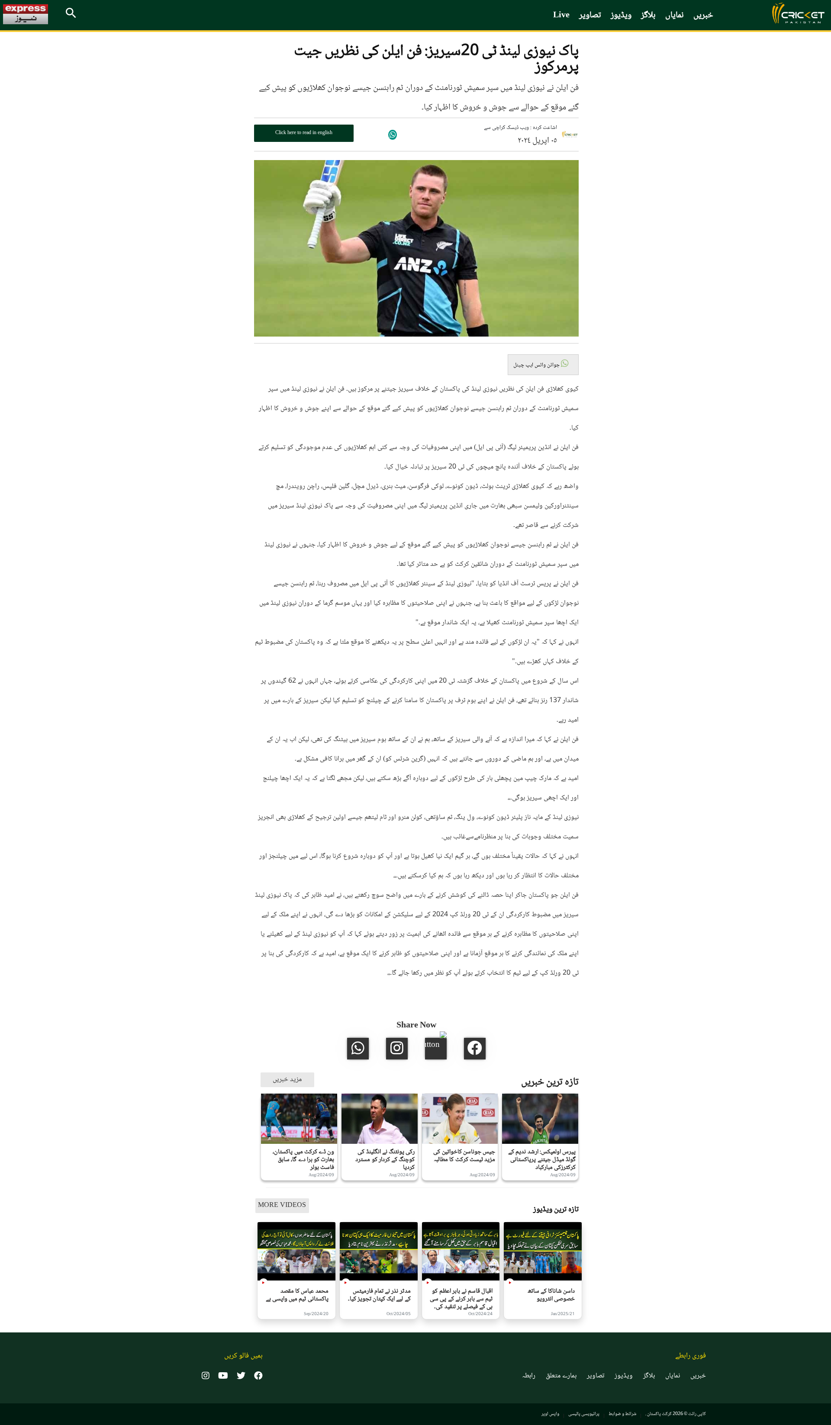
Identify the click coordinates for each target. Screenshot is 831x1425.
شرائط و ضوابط (622, 1414)
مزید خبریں (287, 1079)
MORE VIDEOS (282, 1205)
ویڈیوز (621, 15)
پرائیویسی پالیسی (583, 1414)
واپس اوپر (550, 1414)
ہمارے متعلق (561, 1376)
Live (561, 15)
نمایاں (674, 15)
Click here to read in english (303, 133)
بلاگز (648, 15)
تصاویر (590, 15)
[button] (543, 364)
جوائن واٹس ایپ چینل (537, 365)
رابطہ (528, 1376)
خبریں (703, 15)
